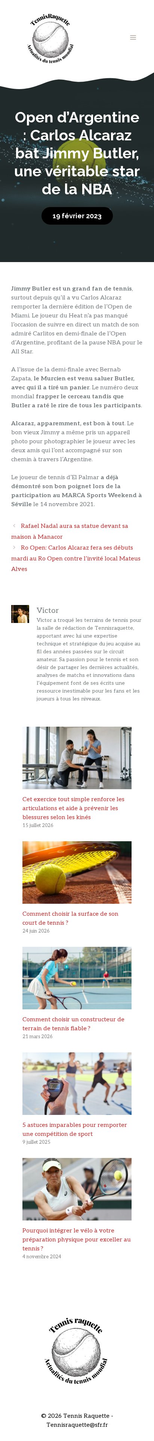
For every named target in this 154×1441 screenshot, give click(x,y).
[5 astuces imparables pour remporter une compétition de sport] (77, 1110)
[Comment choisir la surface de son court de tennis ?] (77, 899)
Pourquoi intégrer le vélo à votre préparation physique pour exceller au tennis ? (76, 1239)
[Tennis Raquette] (50, 37)
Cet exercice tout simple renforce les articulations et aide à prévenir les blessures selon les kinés (73, 808)
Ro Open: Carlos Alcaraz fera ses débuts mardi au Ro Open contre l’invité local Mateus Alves (76, 558)
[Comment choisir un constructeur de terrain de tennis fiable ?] (77, 1004)
